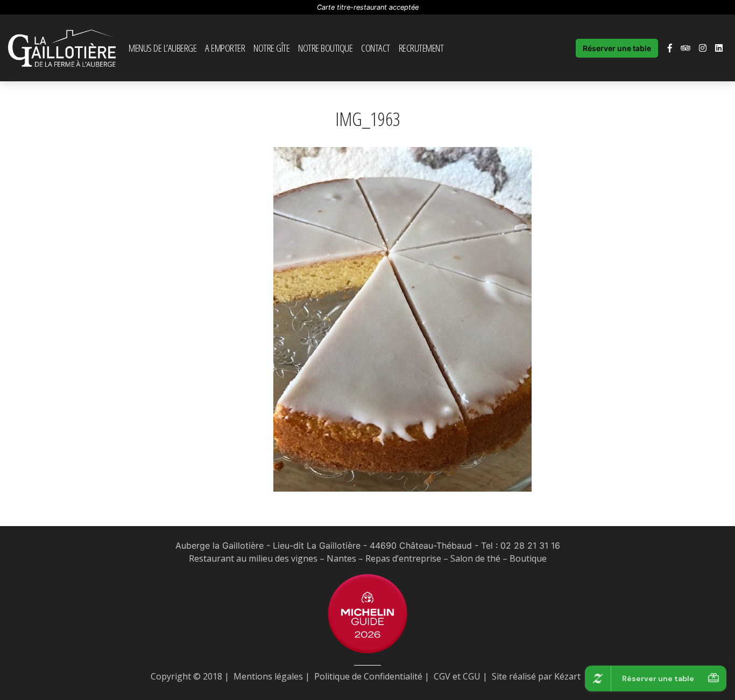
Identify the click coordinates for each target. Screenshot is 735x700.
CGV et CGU (457, 676)
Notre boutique (325, 47)
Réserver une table (617, 48)
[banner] (62, 47)
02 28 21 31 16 (530, 545)
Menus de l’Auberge (162, 47)
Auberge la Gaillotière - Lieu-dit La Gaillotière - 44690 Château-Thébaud (323, 545)
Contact (375, 47)
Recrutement (421, 47)
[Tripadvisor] (685, 48)
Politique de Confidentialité (368, 676)
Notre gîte (271, 47)
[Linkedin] (719, 48)
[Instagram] (703, 48)
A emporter (225, 47)
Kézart (567, 676)
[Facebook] (669, 48)
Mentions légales (268, 676)
